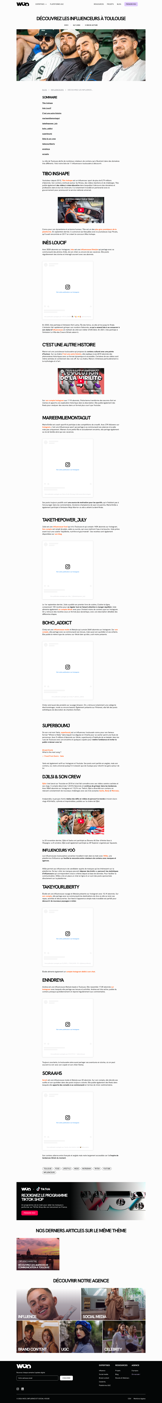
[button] (41, 4)
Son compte (47, 529)
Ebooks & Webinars (122, 1378)
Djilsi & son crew (49, 139)
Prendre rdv (131, 4)
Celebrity (102, 1382)
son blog (58, 534)
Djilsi (44, 783)
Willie (105, 856)
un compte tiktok (65, 609)
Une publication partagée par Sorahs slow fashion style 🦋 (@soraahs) (68, 1147)
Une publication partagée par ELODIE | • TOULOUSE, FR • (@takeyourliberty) (68, 963)
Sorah (44, 1080)
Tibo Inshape (47, 103)
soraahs (45, 154)
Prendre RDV (29, 1213)
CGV (129, 1399)
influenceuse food (60, 527)
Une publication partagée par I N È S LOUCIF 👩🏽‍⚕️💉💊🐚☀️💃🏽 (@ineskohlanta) (67, 316)
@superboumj (47, 750)
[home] (22, 4)
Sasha (101, 791)
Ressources (99, 4)
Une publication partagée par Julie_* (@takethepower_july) (67, 596)
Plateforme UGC (57, 4)
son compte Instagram (55, 400)
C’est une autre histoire (51, 113)
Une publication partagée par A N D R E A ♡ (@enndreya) (68, 1054)
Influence (102, 1371)
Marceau (115, 791)
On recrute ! (136, 1374)
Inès (72, 249)
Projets (110, 4)
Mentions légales (140, 1399)
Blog (119, 4)
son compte (47, 896)
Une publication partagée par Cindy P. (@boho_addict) (68, 696)
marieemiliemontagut (51, 118)
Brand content (104, 1378)
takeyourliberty (48, 144)
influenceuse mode (61, 629)
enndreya (46, 149)
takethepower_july (49, 123)
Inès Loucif (46, 108)
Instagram (46, 427)
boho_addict (47, 129)
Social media (103, 1374)
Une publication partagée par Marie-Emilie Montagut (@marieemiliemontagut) (68, 494)
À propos (135, 1371)
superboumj (47, 134)
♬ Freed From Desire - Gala (53, 756)
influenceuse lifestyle (89, 249)
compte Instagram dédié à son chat (80, 971)
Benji (107, 791)
